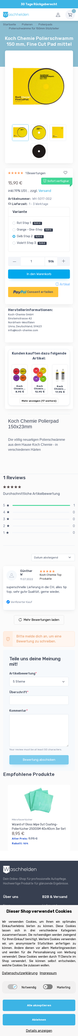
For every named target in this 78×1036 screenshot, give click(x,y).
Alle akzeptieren (39, 1005)
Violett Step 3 (31, 243)
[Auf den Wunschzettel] (65, 172)
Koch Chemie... (19, 387)
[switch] (12, 986)
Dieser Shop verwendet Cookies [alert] (39, 911)
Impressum (48, 973)
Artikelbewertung (23, 673)
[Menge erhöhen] (63, 261)
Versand (44, 191)
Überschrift (18, 692)
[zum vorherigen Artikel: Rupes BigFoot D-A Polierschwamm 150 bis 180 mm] (8, 33)
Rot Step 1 (29, 223)
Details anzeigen (39, 1031)
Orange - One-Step (34, 229)
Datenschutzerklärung (20, 973)
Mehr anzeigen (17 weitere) (39, 400)
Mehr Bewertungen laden (41, 620)
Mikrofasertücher (22, 819)
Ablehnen (39, 1019)
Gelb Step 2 (29, 236)
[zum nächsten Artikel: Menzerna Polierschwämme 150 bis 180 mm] (18, 33)
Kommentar (18, 710)
